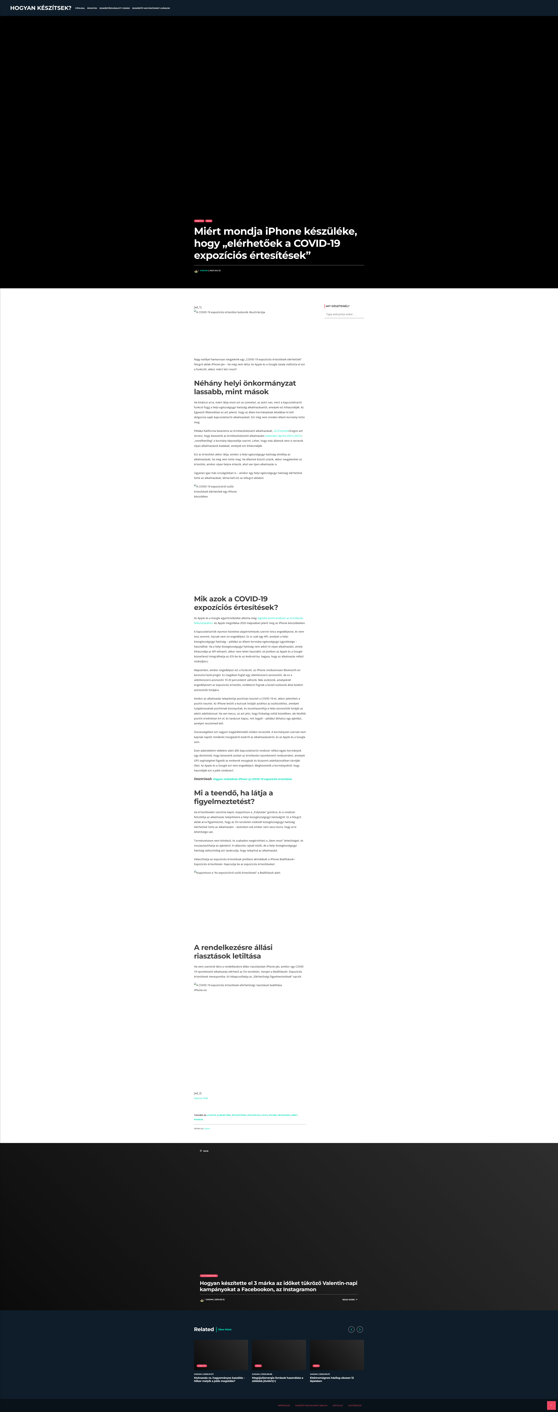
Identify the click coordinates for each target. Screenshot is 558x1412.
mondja (198, 1119)
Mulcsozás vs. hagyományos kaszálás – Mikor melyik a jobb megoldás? (219, 1379)
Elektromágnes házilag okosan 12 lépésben (332, 1379)
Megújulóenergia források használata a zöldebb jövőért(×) (277, 1379)
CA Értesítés (281, 431)
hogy (264, 1115)
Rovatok (92, 8)
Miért (294, 1115)
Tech (209, 221)
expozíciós (253, 1115)
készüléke (284, 1115)
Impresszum (284, 1405)
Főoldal (80, 8)
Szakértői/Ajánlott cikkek (114, 8)
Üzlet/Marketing (208, 1276)
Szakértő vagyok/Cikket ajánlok (151, 8)
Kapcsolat (338, 1405)
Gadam (204, 270)
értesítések (239, 1115)
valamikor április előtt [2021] (283, 436)
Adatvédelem (354, 1405)
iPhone (273, 1115)
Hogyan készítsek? (40, 8)
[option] (221, 1363)
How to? (199, 221)
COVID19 (211, 1115)
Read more (348, 1300)
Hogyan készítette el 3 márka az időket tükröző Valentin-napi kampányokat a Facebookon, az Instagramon (278, 1286)
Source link (201, 1098)
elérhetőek (224, 1115)
